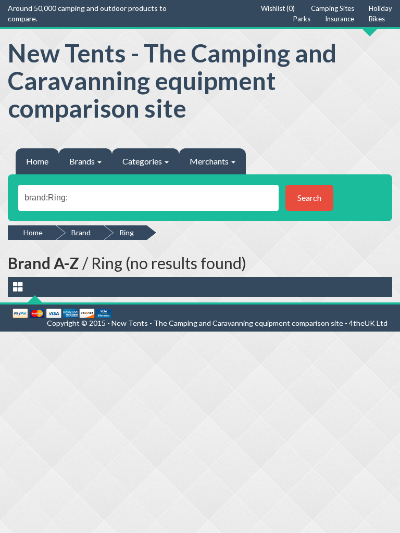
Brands (82, 161)
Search (309, 197)
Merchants (210, 161)
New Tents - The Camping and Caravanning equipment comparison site (172, 80)
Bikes (377, 19)
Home (37, 161)
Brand (81, 232)
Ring (126, 232)
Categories (143, 161)
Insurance (339, 19)
